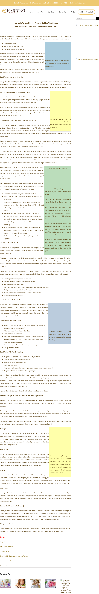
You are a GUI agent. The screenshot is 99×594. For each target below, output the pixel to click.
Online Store (63, 12)
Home (31, 12)
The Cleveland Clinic (6, 546)
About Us (40, 12)
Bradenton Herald (5, 561)
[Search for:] (86, 18)
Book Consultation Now (77, 3)
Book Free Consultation (86, 12)
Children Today (4, 551)
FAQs (73, 12)
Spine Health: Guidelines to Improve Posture (14, 556)
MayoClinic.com (5, 542)
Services (51, 12)
